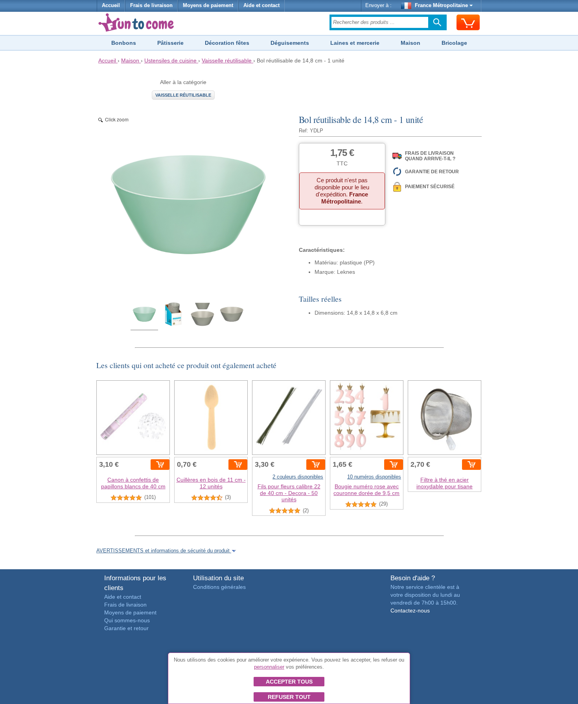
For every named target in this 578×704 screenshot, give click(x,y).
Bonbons (123, 43)
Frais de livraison (151, 5)
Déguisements (290, 43)
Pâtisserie (170, 43)
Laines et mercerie (354, 43)
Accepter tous (289, 681)
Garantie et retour (126, 628)
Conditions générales (219, 587)
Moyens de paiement (208, 5)
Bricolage (454, 43)
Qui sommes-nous (127, 620)
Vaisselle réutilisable (183, 95)
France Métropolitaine (441, 5)
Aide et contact (261, 5)
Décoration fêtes (227, 43)
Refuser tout (289, 697)
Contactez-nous (410, 610)
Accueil (111, 5)
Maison (410, 43)
